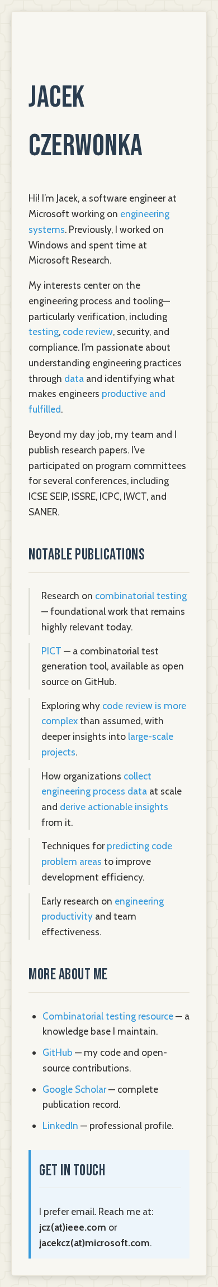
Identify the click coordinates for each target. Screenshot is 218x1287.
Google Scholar (74, 1089)
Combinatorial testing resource (107, 1016)
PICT (51, 651)
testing (44, 331)
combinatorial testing (141, 595)
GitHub (57, 1052)
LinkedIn (60, 1125)
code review (88, 331)
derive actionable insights (114, 806)
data (74, 378)
